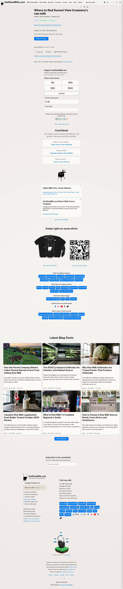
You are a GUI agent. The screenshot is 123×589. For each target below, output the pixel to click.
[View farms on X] (98, 514)
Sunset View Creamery (42, 16)
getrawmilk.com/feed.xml (32, 516)
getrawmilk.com (70, 569)
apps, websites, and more (66, 572)
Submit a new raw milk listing (68, 498)
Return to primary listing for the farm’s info (47, 25)
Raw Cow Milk (43, 20)
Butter (39, 287)
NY (42, 62)
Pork (67, 299)
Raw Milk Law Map (56, 318)
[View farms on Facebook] (88, 514)
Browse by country (65, 488)
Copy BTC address (30, 499)
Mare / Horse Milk (66, 280)
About (80, 2)
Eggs (89, 511)
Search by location (45, 314)
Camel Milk (44, 280)
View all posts (61, 439)
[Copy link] (81, 6)
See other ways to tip (31, 501)
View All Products (66, 291)
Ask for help (73, 567)
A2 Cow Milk (51, 276)
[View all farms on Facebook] (55, 306)
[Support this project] (107, 2)
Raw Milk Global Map (61, 314)
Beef (62, 299)
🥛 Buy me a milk (89, 2)
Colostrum (54, 291)
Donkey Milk (79, 276)
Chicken (73, 299)
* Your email (48, 106)
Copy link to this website (32, 518)
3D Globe (74, 314)
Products (58, 2)
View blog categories (29, 513)
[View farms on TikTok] (60, 518)
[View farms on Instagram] (91, 514)
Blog (75, 2)
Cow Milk (42, 276)
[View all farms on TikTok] (67, 306)
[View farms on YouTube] (94, 514)
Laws (70, 2)
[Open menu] (120, 2)
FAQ (67, 575)
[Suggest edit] (87, 6)
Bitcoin (81, 314)
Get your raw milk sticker (79, 265)
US (39, 62)
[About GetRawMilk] (2, 575)
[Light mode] (116, 2)
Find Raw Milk (33, 2)
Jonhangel (67, 554)
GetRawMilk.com (37, 476)
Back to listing (41, 38)
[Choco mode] (113, 2)
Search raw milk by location (67, 495)
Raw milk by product (65, 493)
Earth (35, 62)
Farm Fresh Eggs (53, 299)
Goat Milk (60, 276)
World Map (43, 2)
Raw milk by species (65, 491)
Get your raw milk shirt (50, 265)
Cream (45, 287)
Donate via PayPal (30, 492)
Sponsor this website (61, 219)
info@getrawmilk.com (32, 483)
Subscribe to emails (29, 509)
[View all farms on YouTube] (61, 306)
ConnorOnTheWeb (66, 585)
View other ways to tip (61, 124)
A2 (92, 507)
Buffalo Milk (54, 280)
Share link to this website (32, 521)
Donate (62, 575)
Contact (56, 575)
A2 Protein (79, 280)
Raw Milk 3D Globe (65, 486)
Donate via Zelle (30, 497)
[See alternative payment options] (64, 119)
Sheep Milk (70, 276)
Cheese (52, 287)
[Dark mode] (110, 2)
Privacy (72, 575)
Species (51, 2)
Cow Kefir (64, 287)
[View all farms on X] (65, 306)
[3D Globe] (104, 2)
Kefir (58, 287)
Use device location (73, 318)
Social (65, 2)
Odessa (45, 62)
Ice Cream (82, 287)
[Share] (84, 6)
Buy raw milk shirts (30, 504)
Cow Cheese (52, 20)
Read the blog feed (29, 511)
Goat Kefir (73, 287)
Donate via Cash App (31, 494)
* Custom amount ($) (51, 98)
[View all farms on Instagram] (58, 306)
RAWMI (45, 318)
